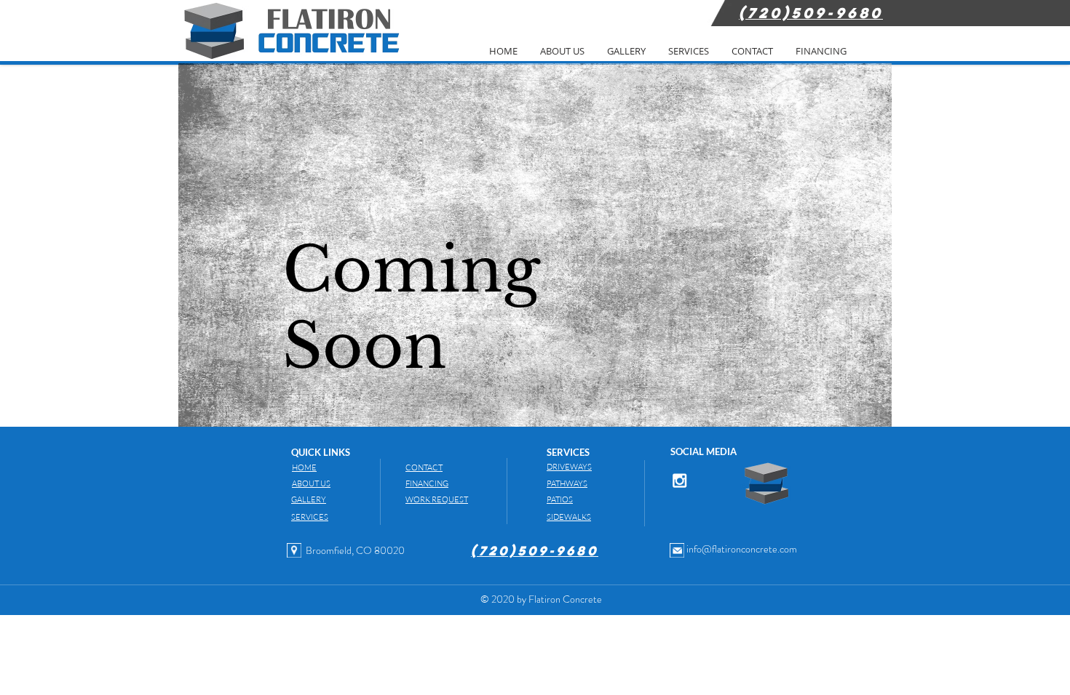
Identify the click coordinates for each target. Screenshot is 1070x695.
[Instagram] (679, 480)
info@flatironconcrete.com (741, 549)
